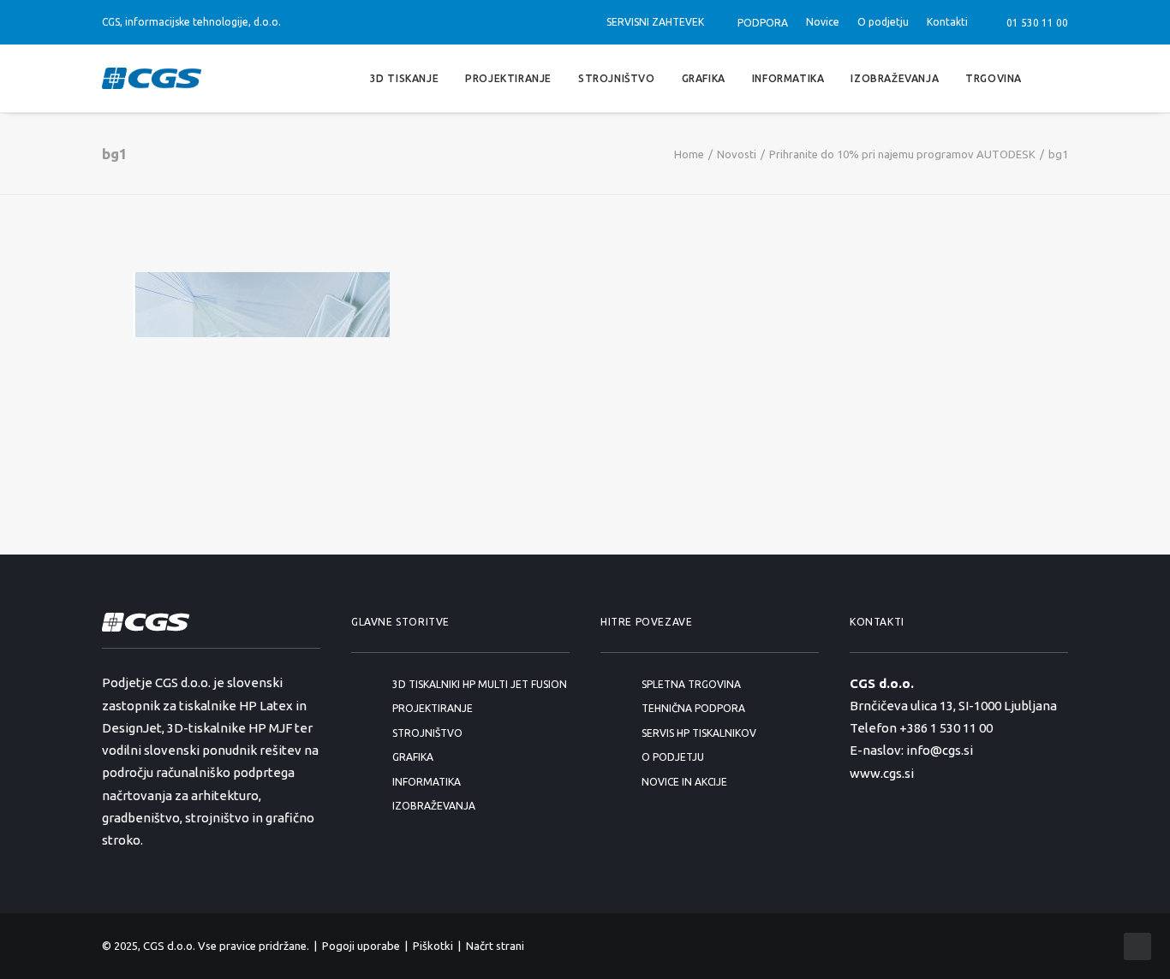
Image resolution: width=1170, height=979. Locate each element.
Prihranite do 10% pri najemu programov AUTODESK (902, 154)
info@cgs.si (939, 750)
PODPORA (762, 22)
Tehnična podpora (693, 708)
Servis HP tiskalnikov (699, 733)
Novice (822, 21)
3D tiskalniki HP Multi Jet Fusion (479, 684)
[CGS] (151, 78)
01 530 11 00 (1034, 22)
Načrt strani (495, 946)
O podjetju (883, 21)
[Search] (1060, 78)
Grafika (703, 77)
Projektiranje (508, 77)
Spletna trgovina (691, 684)
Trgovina (993, 77)
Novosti (736, 154)
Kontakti (947, 21)
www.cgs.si (882, 773)
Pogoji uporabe (361, 946)
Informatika (788, 77)
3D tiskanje (404, 77)
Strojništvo (616, 77)
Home (689, 154)
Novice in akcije (684, 781)
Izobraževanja (895, 77)
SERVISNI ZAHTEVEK (655, 21)
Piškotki (433, 946)
